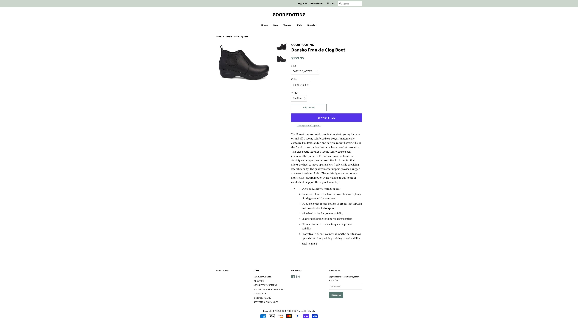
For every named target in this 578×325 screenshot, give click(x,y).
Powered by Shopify (306, 311)
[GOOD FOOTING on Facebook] (293, 277)
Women (287, 25)
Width (294, 92)
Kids (299, 25)
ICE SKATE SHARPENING (266, 285)
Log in (301, 3)
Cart (332, 3)
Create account (316, 3)
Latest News (222, 270)
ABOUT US (259, 280)
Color (294, 79)
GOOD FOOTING (289, 15)
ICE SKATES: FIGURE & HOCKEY (269, 289)
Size (293, 65)
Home (264, 25)
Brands (311, 25)
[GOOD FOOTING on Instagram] (298, 277)
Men (275, 25)
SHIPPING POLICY (262, 297)
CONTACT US (260, 293)
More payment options (309, 125)
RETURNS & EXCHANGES (266, 302)
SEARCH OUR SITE (262, 276)
